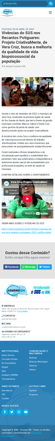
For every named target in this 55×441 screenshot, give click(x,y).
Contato (5, 398)
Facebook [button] (12, 267)
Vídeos (32, 369)
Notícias (33, 358)
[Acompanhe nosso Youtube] (26, 412)
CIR (3, 394)
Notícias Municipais (38, 362)
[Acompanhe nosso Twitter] (12, 412)
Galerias (33, 366)
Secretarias (7, 390)
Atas (4, 371)
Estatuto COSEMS (10, 375)
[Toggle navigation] (50, 12)
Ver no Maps (22, 311)
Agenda (33, 390)
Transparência (8, 379)
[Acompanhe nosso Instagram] (19, 412)
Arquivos (33, 394)
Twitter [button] (46, 267)
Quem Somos (8, 355)
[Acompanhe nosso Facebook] (5, 412)
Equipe (5, 367)
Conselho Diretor (10, 359)
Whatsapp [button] (29, 267)
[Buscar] (50, 3)
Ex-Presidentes (9, 363)
